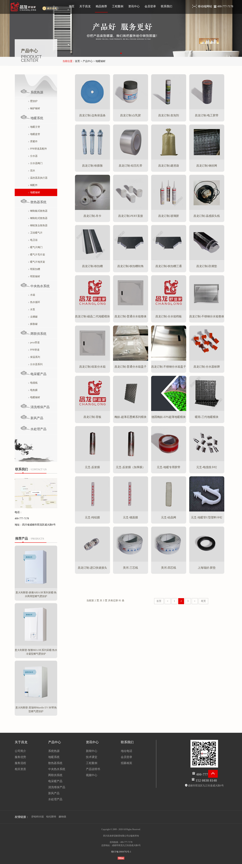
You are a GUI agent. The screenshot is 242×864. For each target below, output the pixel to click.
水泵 (32, 309)
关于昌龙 (85, 6)
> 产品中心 (86, 61)
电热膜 (34, 390)
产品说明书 (93, 769)
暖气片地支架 (37, 262)
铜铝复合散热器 (38, 225)
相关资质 (20, 769)
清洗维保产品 (40, 407)
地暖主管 (35, 127)
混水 (32, 170)
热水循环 (35, 302)
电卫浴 (34, 240)
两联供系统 (38, 333)
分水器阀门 (36, 163)
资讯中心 (134, 6)
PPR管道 (35, 349)
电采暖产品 (38, 374)
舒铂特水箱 (37, 816)
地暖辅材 (35, 192)
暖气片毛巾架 (37, 254)
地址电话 (126, 750)
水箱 (32, 295)
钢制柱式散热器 (38, 218)
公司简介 (20, 750)
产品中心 (54, 742)
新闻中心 (91, 750)
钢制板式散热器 (38, 211)
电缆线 (34, 382)
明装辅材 (35, 276)
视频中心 (91, 775)
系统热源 (36, 92)
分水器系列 (36, 364)
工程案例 (117, 6)
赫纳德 (62, 816)
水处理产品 (38, 429)
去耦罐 (34, 316)
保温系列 (35, 357)
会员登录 (150, 6)
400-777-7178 (225, 6)
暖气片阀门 (36, 247)
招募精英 (126, 763)
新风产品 (36, 418)
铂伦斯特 (51, 816)
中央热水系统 (40, 286)
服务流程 (20, 763)
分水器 (34, 156)
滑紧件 (34, 141)
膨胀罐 (34, 324)
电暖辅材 (35, 397)
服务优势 (20, 757)
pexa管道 (35, 342)
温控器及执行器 (38, 178)
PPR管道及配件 (38, 148)
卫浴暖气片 (36, 232)
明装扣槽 (35, 269)
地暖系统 (36, 118)
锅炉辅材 (35, 108)
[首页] (34, 6)
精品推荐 (101, 6)
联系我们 (166, 6)
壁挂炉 (34, 101)
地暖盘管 (35, 134)
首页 (71, 6)
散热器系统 (38, 202)
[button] (121, 53)
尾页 (203, 601)
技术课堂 (91, 757)
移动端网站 (205, 6)
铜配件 (34, 185)
